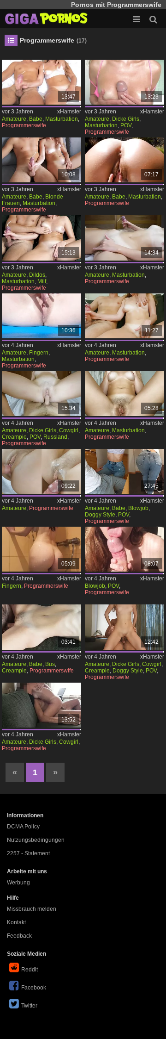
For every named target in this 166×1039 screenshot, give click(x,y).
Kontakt (16, 922)
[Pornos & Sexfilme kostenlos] (46, 18)
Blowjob (138, 508)
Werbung (18, 882)
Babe (35, 119)
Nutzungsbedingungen (36, 840)
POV (125, 125)
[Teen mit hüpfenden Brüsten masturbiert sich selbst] (125, 393)
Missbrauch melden (31, 909)
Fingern (38, 352)
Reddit (29, 969)
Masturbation (61, 119)
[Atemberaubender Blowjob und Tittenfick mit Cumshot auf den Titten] (125, 549)
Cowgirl (68, 430)
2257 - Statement (28, 853)
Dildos (37, 275)
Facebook (33, 987)
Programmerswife (24, 125)
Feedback (19, 936)
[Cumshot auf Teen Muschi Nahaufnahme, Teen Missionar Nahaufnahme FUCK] (42, 471)
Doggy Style (100, 514)
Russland (55, 437)
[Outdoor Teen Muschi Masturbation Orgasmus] (125, 159)
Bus (50, 664)
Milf (41, 281)
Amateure (14, 119)
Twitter (29, 1005)
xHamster (69, 111)
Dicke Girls (125, 119)
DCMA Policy (23, 826)
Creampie (14, 437)
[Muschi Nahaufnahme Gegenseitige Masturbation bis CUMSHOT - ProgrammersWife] (125, 237)
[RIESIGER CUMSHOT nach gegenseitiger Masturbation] (42, 159)
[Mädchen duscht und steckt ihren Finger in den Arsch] (42, 549)
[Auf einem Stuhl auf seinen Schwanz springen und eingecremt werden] (125, 626)
